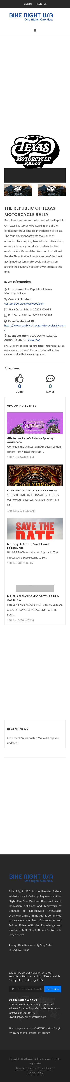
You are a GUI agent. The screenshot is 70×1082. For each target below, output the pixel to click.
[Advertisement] (35, 75)
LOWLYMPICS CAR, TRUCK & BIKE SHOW (32, 490)
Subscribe (53, 989)
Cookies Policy (35, 1072)
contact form (26, 1012)
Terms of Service (35, 1032)
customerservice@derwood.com (24, 303)
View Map (34, 339)
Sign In (28, 3)
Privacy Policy (15, 1032)
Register (41, 3)
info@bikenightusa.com (31, 1016)
